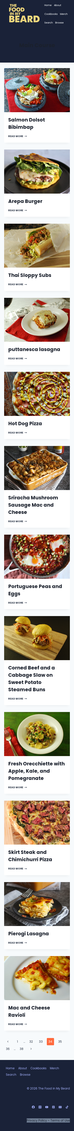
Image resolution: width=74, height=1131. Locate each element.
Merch (64, 14)
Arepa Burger (25, 201)
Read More (17, 136)
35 (60, 1042)
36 (8, 1049)
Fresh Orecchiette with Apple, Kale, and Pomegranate (36, 771)
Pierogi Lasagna (28, 933)
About (57, 5)
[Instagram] (40, 1107)
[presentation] (37, 90)
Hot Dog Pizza (25, 423)
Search (48, 22)
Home (48, 5)
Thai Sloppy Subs (29, 275)
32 (31, 1042)
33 (41, 1042)
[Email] (60, 1107)
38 (21, 1049)
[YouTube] (47, 1107)
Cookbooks (51, 14)
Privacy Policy (37, 1120)
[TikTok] (67, 1107)
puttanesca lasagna (34, 349)
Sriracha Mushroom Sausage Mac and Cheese (33, 505)
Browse (59, 22)
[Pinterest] (53, 1107)
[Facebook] (33, 1107)
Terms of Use (60, 1120)
